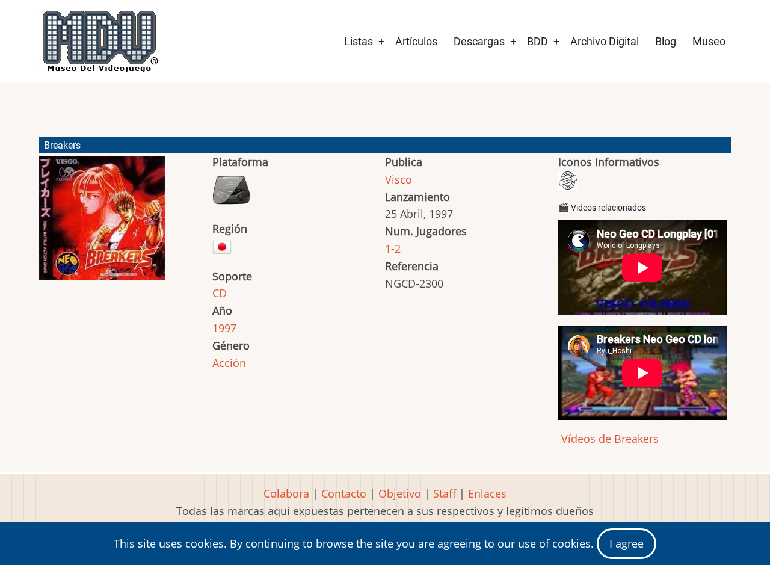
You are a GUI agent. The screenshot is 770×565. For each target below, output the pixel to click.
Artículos (416, 41)
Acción (229, 363)
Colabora (286, 493)
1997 (224, 328)
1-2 (393, 248)
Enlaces (487, 493)
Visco (398, 179)
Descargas (479, 41)
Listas (358, 41)
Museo (708, 41)
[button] (102, 223)
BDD (537, 41)
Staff (444, 493)
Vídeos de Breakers (608, 438)
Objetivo (399, 493)
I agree (626, 543)
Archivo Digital (604, 41)
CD (219, 293)
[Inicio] (99, 41)
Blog (665, 41)
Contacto (343, 493)
